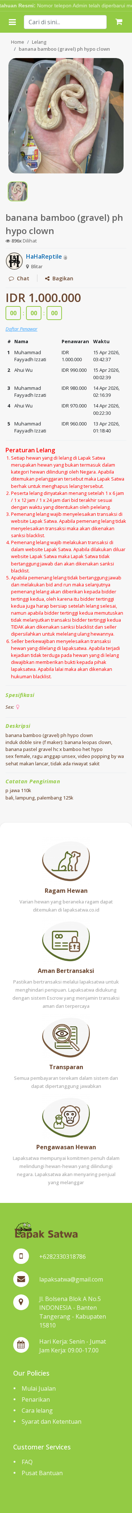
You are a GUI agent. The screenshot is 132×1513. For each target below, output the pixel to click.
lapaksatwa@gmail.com (71, 1279)
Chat (21, 278)
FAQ (27, 1462)
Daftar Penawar (21, 329)
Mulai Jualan (39, 1388)
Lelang (39, 42)
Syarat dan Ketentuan (51, 1421)
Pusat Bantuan (42, 1473)
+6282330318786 (62, 1257)
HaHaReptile (44, 256)
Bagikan (61, 278)
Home (17, 42)
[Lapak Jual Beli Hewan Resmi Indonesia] (46, 1229)
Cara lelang (37, 1410)
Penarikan (36, 1399)
